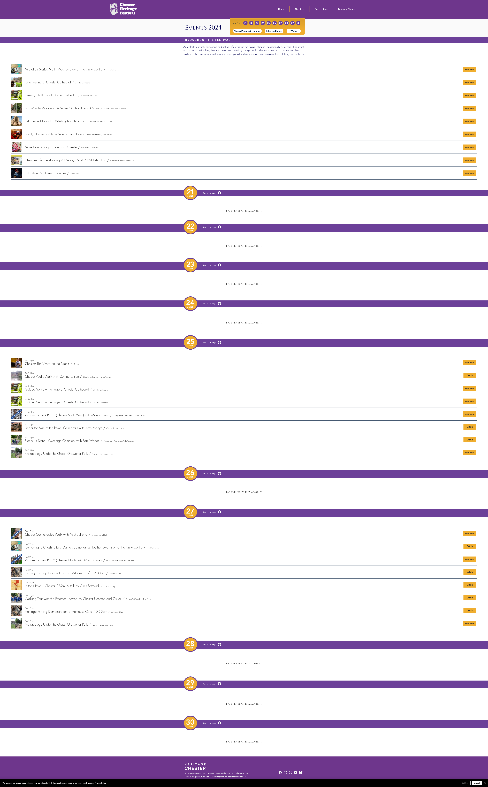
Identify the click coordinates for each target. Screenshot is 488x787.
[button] (63, 69)
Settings (465, 783)
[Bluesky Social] (301, 772)
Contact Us (243, 773)
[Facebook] (280, 772)
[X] (290, 772)
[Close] (484, 783)
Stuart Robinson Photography (212, 777)
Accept (477, 783)
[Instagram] (285, 772)
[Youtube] (296, 772)
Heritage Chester (194, 773)
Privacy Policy (231, 773)
